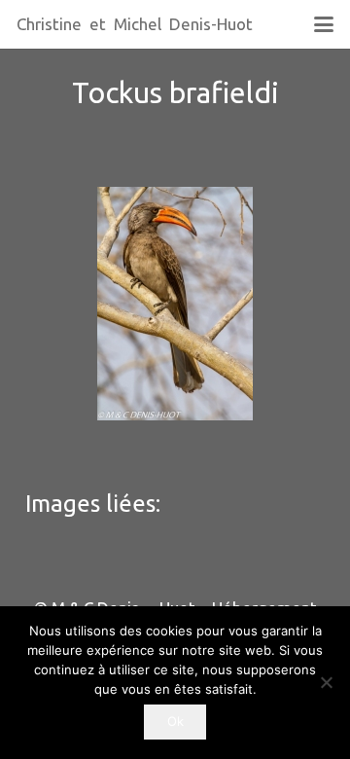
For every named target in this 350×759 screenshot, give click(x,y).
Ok (175, 721)
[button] (323, 24)
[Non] (325, 682)
